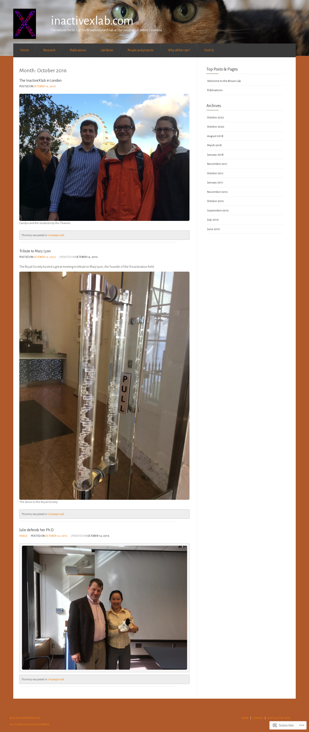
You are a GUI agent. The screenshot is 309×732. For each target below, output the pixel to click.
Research (49, 50)
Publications (78, 50)
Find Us (209, 50)
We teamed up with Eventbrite (29, 724)
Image (23, 535)
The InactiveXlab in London (40, 80)
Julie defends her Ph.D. (36, 530)
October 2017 (215, 173)
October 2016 (215, 201)
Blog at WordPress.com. (25, 718)
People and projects (141, 50)
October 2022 (215, 117)
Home (25, 50)
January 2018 (215, 154)
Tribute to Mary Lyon (35, 251)
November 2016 (217, 192)
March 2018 (214, 145)
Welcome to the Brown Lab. (224, 81)
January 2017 (215, 182)
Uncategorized (56, 235)
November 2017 (217, 164)
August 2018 (215, 136)
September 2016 (218, 210)
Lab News (107, 50)
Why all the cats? (179, 50)
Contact (258, 718)
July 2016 (213, 219)
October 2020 (215, 126)
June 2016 (213, 229)
